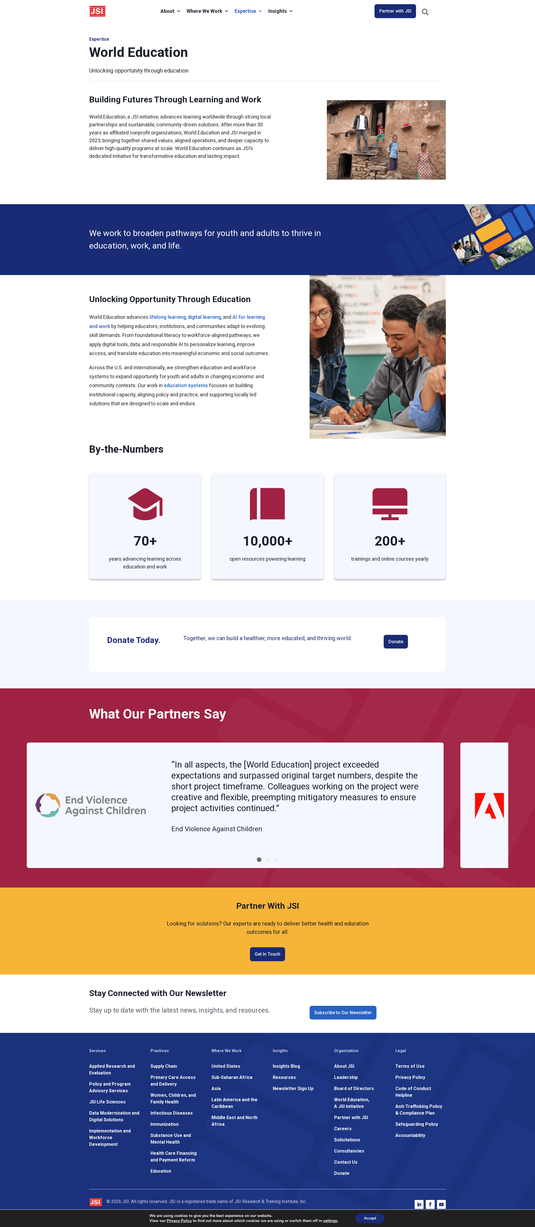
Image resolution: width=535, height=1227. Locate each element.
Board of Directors (354, 1088)
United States (225, 1066)
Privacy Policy (410, 1077)
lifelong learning (168, 317)
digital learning (204, 317)
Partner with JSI (395, 11)
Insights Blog (286, 1066)
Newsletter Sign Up (293, 1088)
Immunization (164, 1124)
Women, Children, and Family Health (173, 1099)
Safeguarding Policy (416, 1124)
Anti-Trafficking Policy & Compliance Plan (418, 1110)
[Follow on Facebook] (430, 1204)
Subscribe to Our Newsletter (343, 1012)
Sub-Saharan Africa (231, 1077)
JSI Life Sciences (107, 1102)
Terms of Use (410, 1066)
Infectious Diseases (171, 1113)
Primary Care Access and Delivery (173, 1081)
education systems (186, 385)
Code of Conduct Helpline (413, 1092)
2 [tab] (267, 859)
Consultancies (349, 1151)
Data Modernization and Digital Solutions (114, 1116)
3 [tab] (276, 859)
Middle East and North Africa (234, 1121)
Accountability (410, 1135)
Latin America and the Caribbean (234, 1103)
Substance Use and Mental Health (170, 1139)
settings (330, 1220)
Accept (370, 1218)
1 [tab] (259, 859)
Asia (216, 1088)
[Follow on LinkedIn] (419, 1204)
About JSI (344, 1066)
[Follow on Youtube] (441, 1204)
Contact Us (346, 1162)
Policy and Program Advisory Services (110, 1087)
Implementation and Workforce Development (110, 1137)
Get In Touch (267, 954)
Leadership (346, 1077)
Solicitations (347, 1139)
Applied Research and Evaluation (112, 1070)
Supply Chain (163, 1066)
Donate (395, 641)
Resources (284, 1077)
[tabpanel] (235, 805)
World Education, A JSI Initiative (351, 1103)
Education (160, 1171)
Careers (343, 1128)
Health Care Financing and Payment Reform (173, 1157)
